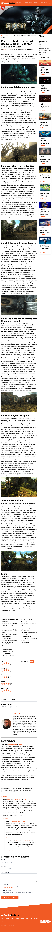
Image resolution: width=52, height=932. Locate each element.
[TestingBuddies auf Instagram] (49, 921)
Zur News (42, 74)
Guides (26, 2)
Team (27, 918)
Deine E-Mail (4, 860)
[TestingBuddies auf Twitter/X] (46, 921)
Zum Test (42, 181)
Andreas (3, 744)
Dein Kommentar (5, 872)
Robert (3, 786)
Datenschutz (16, 886)
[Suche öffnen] (49, 3)
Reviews (21, 2)
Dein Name (3, 866)
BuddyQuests (43, 2)
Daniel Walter (6, 49)
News (17, 2)
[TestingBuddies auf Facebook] (42, 921)
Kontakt (30, 2)
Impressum (3, 925)
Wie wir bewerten (34, 918)
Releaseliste (37, 2)
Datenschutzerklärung (8, 887)
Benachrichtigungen (18, 892)
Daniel (7, 799)
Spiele (17, 918)
